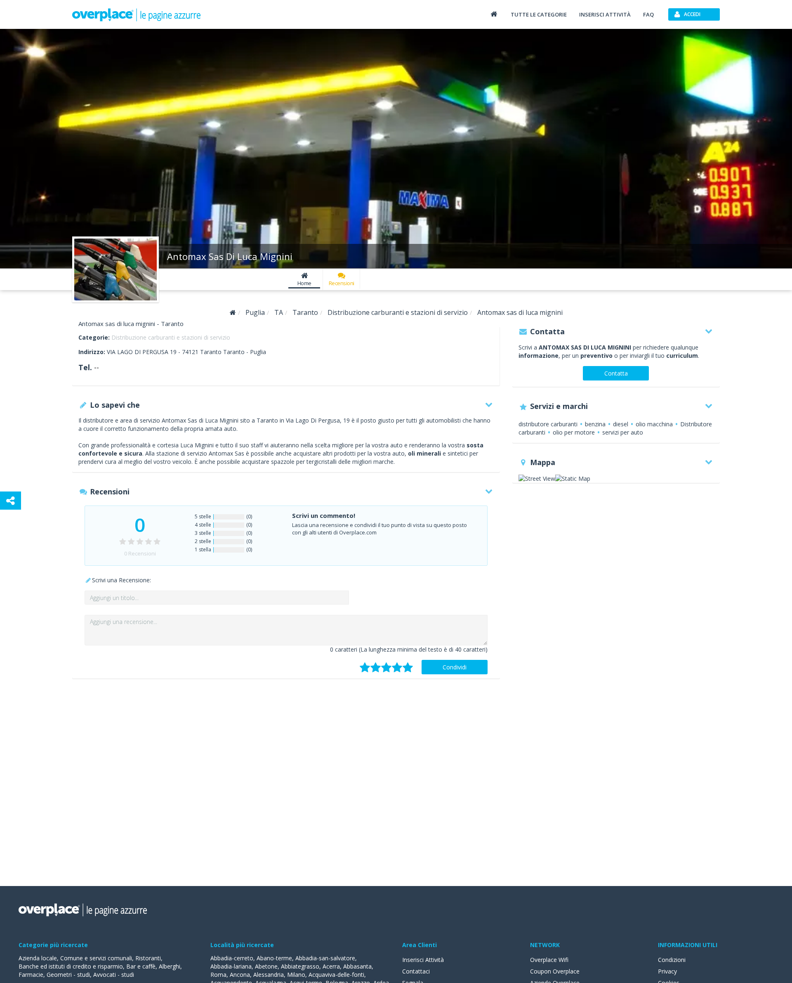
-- (96, 367)
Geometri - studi (68, 974)
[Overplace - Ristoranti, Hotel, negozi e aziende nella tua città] (136, 14)
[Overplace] (233, 313)
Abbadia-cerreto (231, 958)
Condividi (455, 667)
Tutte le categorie (539, 14)
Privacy (667, 971)
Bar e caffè (141, 966)
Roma (218, 974)
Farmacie (31, 974)
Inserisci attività (605, 14)
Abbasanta (357, 966)
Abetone (266, 966)
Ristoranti (148, 958)
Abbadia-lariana (231, 966)
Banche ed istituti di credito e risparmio (71, 966)
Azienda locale (38, 958)
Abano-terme (274, 958)
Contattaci (416, 971)
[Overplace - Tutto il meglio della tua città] (493, 14)
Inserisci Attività (423, 960)
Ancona (240, 974)
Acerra (331, 966)
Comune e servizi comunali (96, 958)
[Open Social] (10, 501)
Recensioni (341, 283)
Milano (296, 974)
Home (304, 283)
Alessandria (268, 974)
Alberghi (169, 966)
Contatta (616, 373)
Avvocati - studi (113, 974)
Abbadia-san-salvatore (325, 958)
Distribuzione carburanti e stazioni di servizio (170, 337)
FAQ (648, 14)
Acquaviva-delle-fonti (336, 974)
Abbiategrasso (300, 966)
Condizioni (672, 960)
